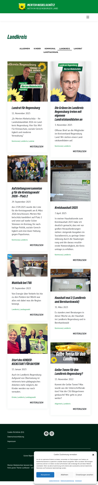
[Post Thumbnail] (27, 81)
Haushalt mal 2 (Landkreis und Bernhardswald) (70, 299)
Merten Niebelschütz (41, 5)
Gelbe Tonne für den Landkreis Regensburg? (69, 372)
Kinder (37, 48)
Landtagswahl (51, 52)
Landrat (78, 48)
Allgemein (25, 48)
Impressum (78, 481)
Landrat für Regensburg (26, 108)
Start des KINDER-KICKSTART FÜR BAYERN (25, 362)
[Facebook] (46, 433)
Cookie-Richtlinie (54, 481)
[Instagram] (51, 433)
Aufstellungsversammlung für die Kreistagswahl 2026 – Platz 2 (27, 192)
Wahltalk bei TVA (22, 283)
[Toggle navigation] (88, 17)
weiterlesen (36, 146)
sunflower (26, 468)
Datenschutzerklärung (67, 481)
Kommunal (50, 48)
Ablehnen (64, 475)
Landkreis (64, 48)
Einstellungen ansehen (84, 475)
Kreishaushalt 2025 (66, 208)
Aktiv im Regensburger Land (42, 8)
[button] (93, 454)
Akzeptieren (45, 475)
